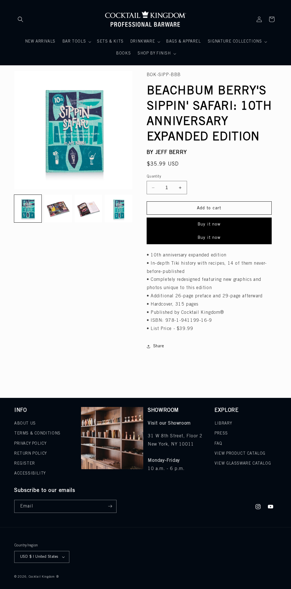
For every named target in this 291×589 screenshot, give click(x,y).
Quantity (154, 176)
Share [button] (158, 346)
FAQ (218, 444)
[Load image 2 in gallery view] (58, 208)
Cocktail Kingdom (42, 576)
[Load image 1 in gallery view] (27, 208)
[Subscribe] (110, 506)
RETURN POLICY (30, 454)
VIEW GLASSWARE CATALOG (243, 463)
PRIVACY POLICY (30, 444)
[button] (20, 19)
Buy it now (209, 224)
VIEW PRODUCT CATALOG (240, 454)
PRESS (221, 433)
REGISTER (24, 463)
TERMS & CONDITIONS (37, 433)
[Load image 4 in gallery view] (118, 208)
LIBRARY (223, 423)
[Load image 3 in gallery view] (88, 208)
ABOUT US (25, 423)
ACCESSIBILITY (30, 473)
